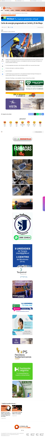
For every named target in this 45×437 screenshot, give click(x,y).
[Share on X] (8, 27)
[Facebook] (21, 430)
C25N (2, 30)
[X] (23, 430)
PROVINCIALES (4, 410)
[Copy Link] (10, 27)
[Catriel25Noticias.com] (7, 8)
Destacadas (4, 15)
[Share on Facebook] (7, 27)
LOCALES (9, 15)
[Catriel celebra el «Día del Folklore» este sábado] (17, 408)
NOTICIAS (13, 15)
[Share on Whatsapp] (2, 69)
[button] (2, 8)
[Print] (12, 27)
